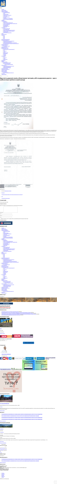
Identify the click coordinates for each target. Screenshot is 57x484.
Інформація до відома (8, 190)
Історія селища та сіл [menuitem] (5, 48)
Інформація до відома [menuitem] (6, 12)
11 (1, 448)
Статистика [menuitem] (5, 234)
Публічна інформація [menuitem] (5, 11)
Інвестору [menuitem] (3, 476)
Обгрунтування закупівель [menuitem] (9, 64)
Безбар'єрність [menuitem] (4, 65)
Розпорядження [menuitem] (5, 31)
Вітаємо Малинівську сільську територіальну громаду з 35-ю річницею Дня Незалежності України (16, 312)
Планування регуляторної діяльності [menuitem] (8, 259)
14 (4, 448)
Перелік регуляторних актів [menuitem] (7, 41)
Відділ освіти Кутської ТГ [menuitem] (7, 62)
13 (3, 448)
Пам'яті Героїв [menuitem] (4, 10)
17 (0, 449)
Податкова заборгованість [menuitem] (6, 39)
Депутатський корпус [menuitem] (6, 24)
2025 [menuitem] (4, 36)
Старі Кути (2, 432)
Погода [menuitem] (3, 477)
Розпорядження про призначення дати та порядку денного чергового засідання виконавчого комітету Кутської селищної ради (22, 414)
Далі (2, 196)
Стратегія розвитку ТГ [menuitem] (5, 44)
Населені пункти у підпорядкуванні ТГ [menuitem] (9, 49)
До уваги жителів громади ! (6, 198)
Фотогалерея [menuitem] (4, 274)
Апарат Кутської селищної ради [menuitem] (8, 22)
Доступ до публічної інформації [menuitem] (8, 19)
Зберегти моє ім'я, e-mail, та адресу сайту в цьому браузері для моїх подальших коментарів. (14, 218)
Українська (3, 340)
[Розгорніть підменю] (4, 35)
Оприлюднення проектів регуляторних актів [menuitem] (10, 42)
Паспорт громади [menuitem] (4, 70)
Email (1, 215)
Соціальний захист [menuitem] (4, 71)
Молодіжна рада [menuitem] (4, 34)
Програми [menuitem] (4, 17)
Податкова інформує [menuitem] (6, 16)
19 (2, 449)
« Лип (1, 452)
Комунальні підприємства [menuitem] (5, 69)
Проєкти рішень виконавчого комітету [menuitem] (9, 30)
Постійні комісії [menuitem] (5, 25)
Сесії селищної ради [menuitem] (6, 29)
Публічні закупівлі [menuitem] (4, 61)
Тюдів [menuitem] (4, 51)
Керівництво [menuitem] (5, 21)
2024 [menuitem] (4, 37)
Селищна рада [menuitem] (4, 239)
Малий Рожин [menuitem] (5, 53)
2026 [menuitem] (4, 254)
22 (5, 449)
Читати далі (2, 441)
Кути (1, 328)
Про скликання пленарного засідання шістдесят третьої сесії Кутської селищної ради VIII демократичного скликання (20, 415)
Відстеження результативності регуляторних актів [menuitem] (11, 43)
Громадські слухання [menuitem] (5, 68)
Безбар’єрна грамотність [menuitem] (7, 66)
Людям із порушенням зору (29, 342)
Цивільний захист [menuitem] (4, 46)
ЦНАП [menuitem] (2, 33)
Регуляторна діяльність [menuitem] (5, 40)
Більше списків (2, 410)
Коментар (1, 212)
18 (1, 449)
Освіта (1, 406)
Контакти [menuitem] (3, 73)
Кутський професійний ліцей (4, 403)
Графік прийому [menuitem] (4, 74)
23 (6, 449)
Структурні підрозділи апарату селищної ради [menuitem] (10, 23)
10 (0, 448)
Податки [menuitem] (3, 35)
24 (0, 450)
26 (2, 450)
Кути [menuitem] (4, 50)
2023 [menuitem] (4, 38)
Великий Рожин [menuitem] (5, 52)
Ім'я (1, 213)
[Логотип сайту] (3, 6)
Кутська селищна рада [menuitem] (6, 63)
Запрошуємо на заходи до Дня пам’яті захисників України (10, 311)
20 (3, 449)
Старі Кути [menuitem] (5, 57)
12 (2, 448)
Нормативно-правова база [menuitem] (7, 32)
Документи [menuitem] (3, 27)
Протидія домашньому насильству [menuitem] (8, 72)
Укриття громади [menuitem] (4, 289)
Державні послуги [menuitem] (4, 45)
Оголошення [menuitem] (3, 60)
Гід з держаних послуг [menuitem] (6, 264)
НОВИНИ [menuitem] (3, 20)
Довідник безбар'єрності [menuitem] (7, 67)
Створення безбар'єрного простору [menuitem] (8, 284)
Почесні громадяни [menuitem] (4, 229)
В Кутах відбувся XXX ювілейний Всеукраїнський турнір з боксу (11, 314)
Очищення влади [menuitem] (5, 14)
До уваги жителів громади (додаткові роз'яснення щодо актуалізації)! (12, 194)
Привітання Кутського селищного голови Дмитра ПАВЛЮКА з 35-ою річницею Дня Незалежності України (17, 313)
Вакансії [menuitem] (3, 279)
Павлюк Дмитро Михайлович (6, 354)
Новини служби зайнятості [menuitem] (7, 15)
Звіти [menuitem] (4, 13)
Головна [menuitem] (3, 9)
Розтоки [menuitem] (4, 54)
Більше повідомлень (3, 442)
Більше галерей (2, 333)
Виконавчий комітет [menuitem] (6, 244)
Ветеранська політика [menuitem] (5, 47)
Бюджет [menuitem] (3, 474)
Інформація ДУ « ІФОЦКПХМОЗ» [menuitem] (8, 18)
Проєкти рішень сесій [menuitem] (6, 28)
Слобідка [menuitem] (4, 55)
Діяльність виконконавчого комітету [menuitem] (8, 249)
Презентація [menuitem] (5, 26)
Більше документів (3, 462)
